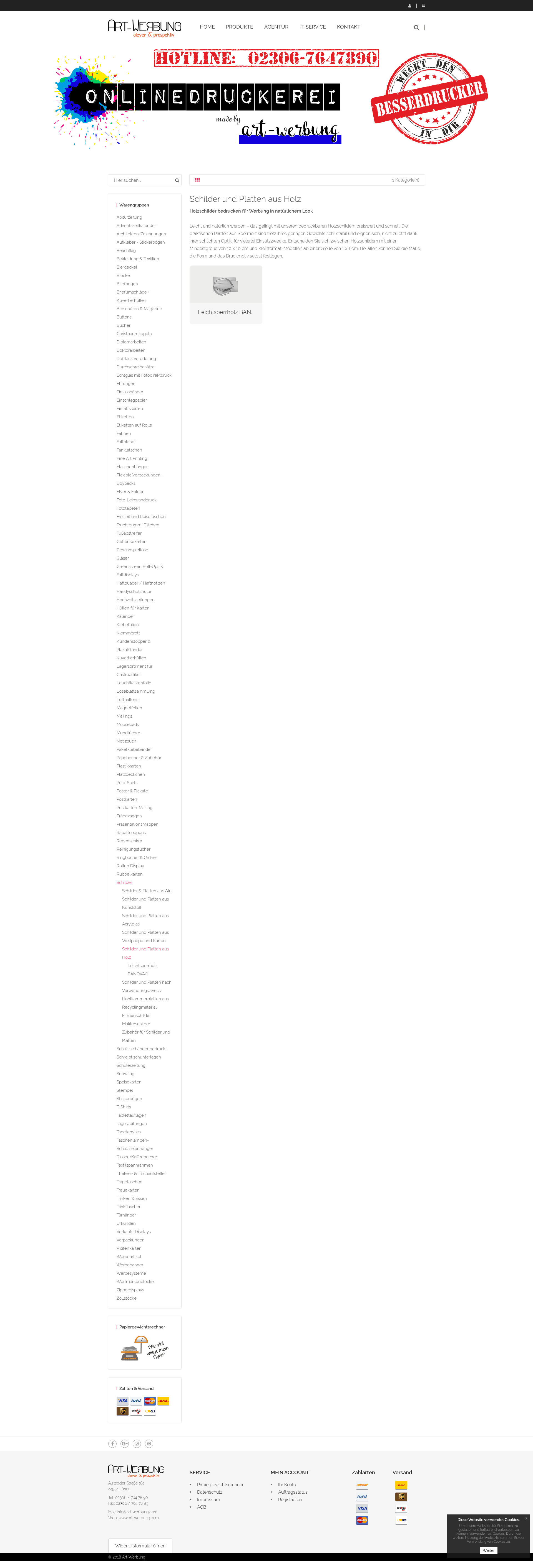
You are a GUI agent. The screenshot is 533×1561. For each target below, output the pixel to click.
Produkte (239, 27)
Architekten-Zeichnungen (141, 233)
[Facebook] (112, 1444)
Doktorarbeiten (131, 350)
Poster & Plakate (132, 791)
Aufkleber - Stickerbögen (141, 242)
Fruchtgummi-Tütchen (138, 524)
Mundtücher (128, 732)
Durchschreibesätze (136, 366)
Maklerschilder (136, 1023)
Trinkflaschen (129, 1206)
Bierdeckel (127, 267)
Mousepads (128, 724)
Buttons (124, 317)
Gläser (123, 558)
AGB (201, 1507)
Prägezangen (129, 815)
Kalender (125, 616)
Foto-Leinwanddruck (137, 500)
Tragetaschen (129, 1181)
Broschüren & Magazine (139, 308)
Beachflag (126, 250)
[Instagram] (137, 1444)
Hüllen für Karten (133, 608)
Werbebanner (130, 1264)
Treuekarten (128, 1190)
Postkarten (127, 799)
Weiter (489, 1550)
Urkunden (126, 1223)
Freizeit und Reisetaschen (141, 516)
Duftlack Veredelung (136, 358)
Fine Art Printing (132, 458)
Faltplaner (126, 441)
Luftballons (127, 699)
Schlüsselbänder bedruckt (142, 1048)
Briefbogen (127, 283)
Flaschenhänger (132, 466)
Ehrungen (126, 383)
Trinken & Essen (132, 1198)
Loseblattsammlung (136, 691)
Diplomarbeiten (131, 342)
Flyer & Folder (130, 491)
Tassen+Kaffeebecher (137, 1156)
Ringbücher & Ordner (137, 857)
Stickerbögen (129, 1098)
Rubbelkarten (130, 874)
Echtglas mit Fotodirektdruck (144, 375)
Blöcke (123, 275)
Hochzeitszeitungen (136, 599)
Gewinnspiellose (132, 549)
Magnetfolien (129, 707)
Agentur (276, 27)
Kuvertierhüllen (131, 657)
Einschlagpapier (132, 400)
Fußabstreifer (129, 533)
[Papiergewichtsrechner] (145, 1349)
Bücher (123, 325)
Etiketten (125, 416)
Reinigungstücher (133, 849)
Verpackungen (131, 1240)
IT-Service (313, 27)
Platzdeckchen (131, 774)
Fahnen (124, 433)
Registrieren (409, 5)
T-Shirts (124, 1107)
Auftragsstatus (293, 1492)
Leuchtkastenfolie (134, 682)
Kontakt (348, 27)
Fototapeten (128, 508)
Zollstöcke (127, 1298)
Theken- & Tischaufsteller (141, 1173)
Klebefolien (128, 624)
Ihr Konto (287, 1484)
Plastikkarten (129, 766)
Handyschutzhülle (134, 591)
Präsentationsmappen (138, 824)
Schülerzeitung (131, 1065)
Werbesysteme (131, 1273)
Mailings (124, 716)
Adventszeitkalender (136, 225)
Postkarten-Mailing (134, 807)
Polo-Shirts (127, 782)
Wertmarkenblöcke (135, 1281)
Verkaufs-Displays (134, 1231)
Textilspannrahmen (135, 1165)
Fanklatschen (129, 450)
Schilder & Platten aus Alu (147, 890)
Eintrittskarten (130, 408)
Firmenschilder (136, 1015)
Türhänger (126, 1215)
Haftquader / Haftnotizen (141, 583)
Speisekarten (129, 1082)
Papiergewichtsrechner (220, 1484)
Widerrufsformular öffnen (140, 1546)
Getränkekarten (132, 541)
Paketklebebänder (134, 749)
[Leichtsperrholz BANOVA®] (226, 284)
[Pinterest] (149, 1444)
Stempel (125, 1090)
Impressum (208, 1499)
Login (423, 5)
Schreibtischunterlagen (139, 1057)
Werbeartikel (129, 1256)
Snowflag (125, 1073)
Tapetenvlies (129, 1131)
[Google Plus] (124, 1444)
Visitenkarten (129, 1248)
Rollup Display (130, 865)
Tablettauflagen (131, 1115)
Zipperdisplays (130, 1289)
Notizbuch (126, 741)
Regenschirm (129, 840)
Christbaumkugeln (134, 333)
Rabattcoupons (131, 832)
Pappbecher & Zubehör (139, 757)
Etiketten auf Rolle (134, 425)
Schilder (124, 882)
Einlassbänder (130, 391)
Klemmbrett (128, 633)
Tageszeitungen (132, 1123)
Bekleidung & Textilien (138, 258)
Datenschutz (209, 1492)
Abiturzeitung (129, 217)
